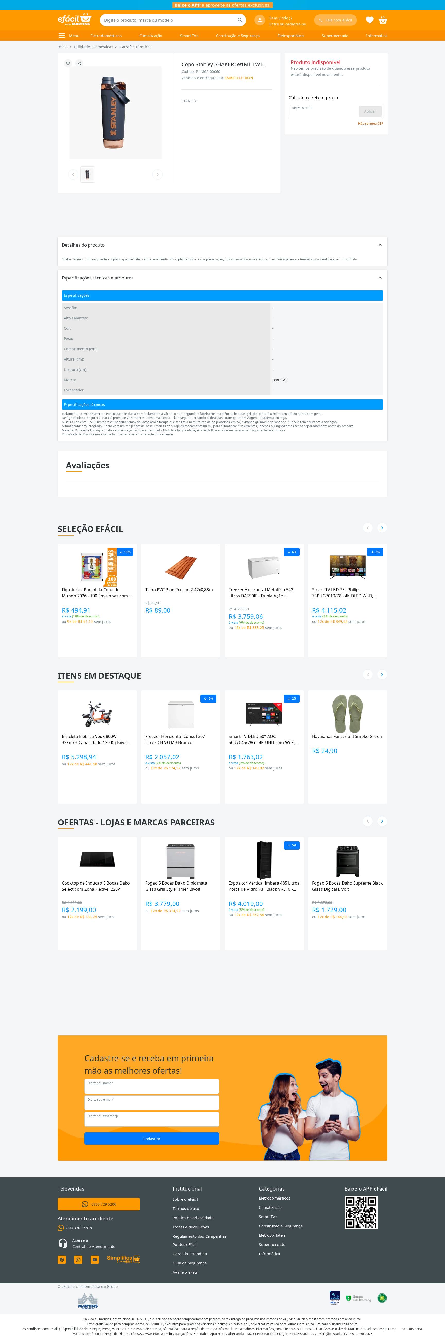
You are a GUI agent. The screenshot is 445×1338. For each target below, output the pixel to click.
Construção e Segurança (238, 35)
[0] (383, 19)
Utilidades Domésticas (93, 46)
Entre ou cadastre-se (287, 24)
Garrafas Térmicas (135, 46)
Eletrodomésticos (106, 35)
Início (62, 46)
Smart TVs (189, 35)
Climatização (150, 35)
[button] (222, 245)
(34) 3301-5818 (79, 1227)
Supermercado (335, 35)
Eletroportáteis (291, 35)
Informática (376, 35)
